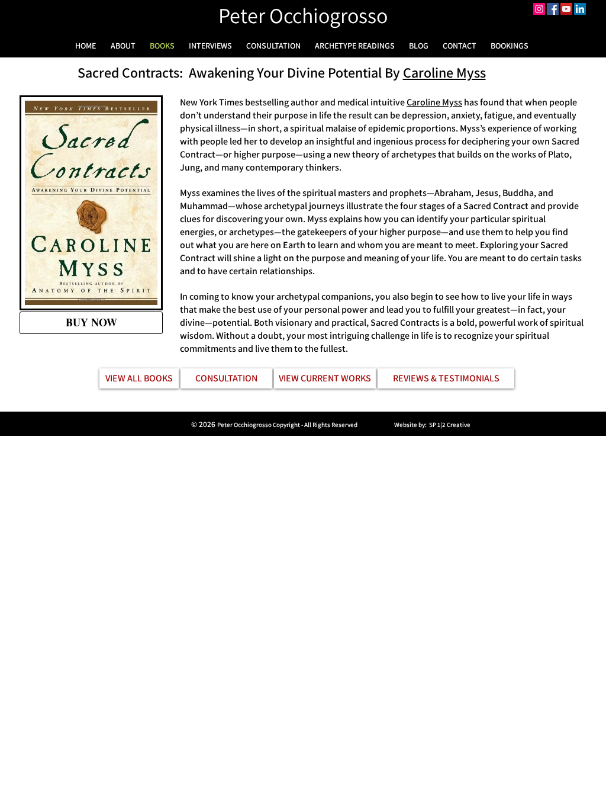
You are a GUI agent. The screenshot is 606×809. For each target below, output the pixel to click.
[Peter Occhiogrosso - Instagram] (539, 9)
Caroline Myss (444, 72)
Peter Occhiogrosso (303, 15)
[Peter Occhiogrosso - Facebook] (553, 9)
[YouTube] (566, 9)
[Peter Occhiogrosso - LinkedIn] (580, 9)
